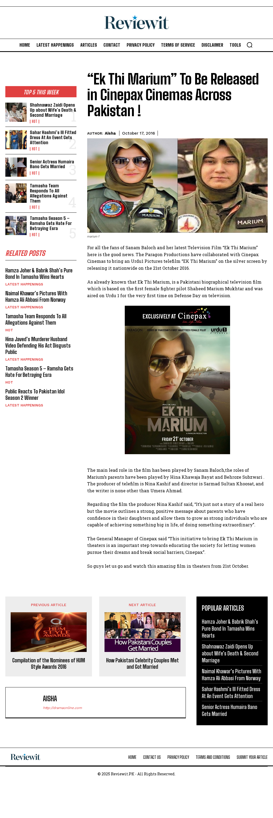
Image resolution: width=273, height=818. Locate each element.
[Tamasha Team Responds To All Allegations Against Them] (16, 193)
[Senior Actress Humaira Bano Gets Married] (16, 167)
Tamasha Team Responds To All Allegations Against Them (48, 193)
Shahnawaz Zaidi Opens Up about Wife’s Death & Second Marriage (53, 110)
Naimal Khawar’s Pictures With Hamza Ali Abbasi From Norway (36, 296)
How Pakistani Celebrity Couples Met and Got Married (142, 663)
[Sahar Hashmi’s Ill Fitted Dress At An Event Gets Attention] (16, 139)
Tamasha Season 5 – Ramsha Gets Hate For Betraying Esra (51, 223)
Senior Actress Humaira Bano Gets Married (52, 164)
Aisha (110, 133)
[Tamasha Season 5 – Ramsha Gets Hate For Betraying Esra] (16, 225)
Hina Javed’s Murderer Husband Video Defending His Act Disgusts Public (38, 345)
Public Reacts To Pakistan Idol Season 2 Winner (35, 394)
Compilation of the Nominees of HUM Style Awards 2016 (48, 663)
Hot (34, 121)
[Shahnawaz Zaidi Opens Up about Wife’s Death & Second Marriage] (16, 112)
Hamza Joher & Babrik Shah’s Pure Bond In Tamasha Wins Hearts (39, 273)
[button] (249, 44)
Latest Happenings (24, 284)
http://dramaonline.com (62, 708)
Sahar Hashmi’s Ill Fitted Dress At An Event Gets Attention (53, 137)
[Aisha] (26, 702)
